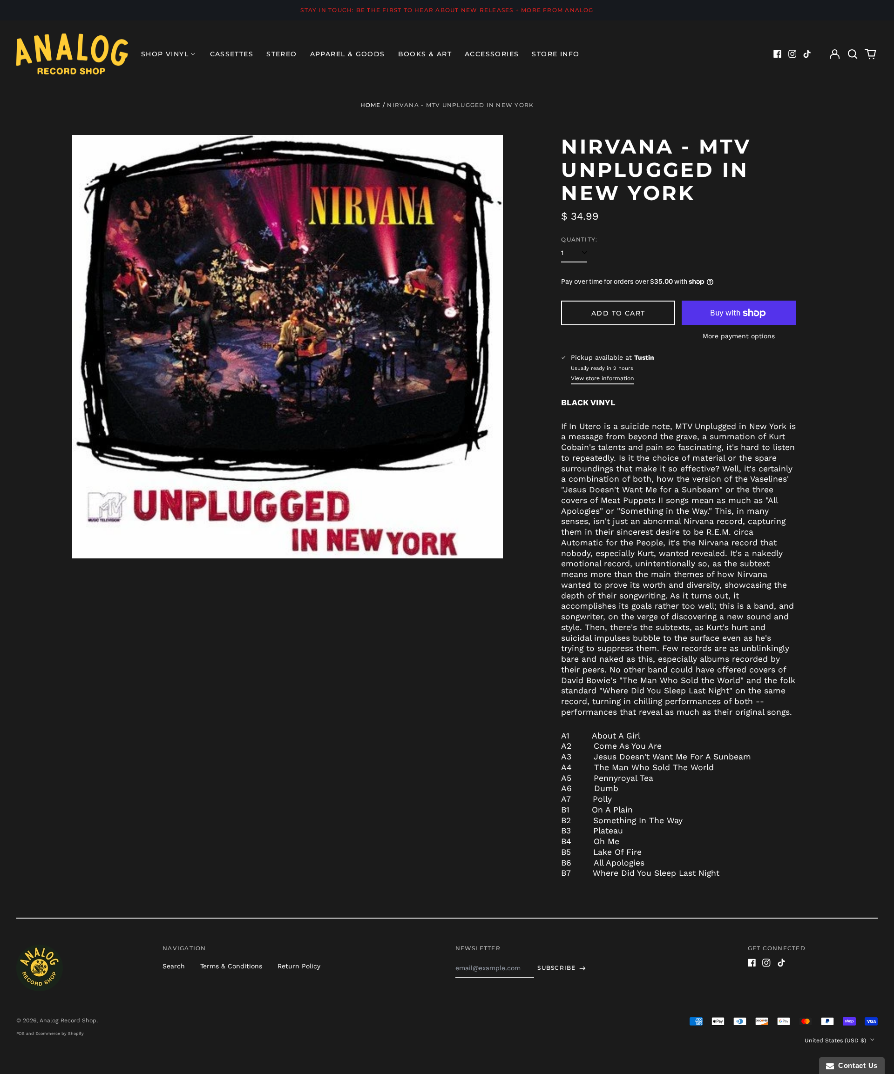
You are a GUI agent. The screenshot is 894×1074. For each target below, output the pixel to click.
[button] (852, 54)
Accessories (492, 54)
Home (370, 104)
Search (174, 966)
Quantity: (579, 239)
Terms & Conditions (231, 966)
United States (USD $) (836, 1040)
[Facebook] (777, 54)
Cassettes (232, 54)
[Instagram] (792, 54)
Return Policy (299, 966)
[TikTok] (807, 54)
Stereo (281, 54)
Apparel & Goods (347, 54)
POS (20, 1033)
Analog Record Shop (68, 1020)
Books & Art (425, 54)
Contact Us (856, 1065)
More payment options (739, 336)
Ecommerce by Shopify (59, 1033)
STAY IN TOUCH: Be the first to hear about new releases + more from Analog (446, 10)
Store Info (555, 54)
